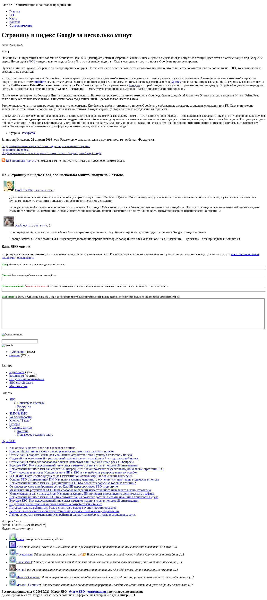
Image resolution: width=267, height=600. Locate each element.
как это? (32, 160)
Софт (20, 410)
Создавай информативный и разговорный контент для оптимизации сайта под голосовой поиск (73, 458)
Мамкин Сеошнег (28, 577)
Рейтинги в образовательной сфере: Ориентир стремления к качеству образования (64, 511)
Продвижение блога (15, 149)
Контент (22, 431)
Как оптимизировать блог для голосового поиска (42, 447)
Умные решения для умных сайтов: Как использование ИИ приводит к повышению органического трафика (81, 493)
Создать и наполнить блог (26, 379)
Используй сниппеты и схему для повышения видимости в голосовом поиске (61, 451)
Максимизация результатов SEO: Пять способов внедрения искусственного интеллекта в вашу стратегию (80, 490)
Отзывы (14, 355)
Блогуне (134, 85)
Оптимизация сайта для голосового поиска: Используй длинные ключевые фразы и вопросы (71, 462)
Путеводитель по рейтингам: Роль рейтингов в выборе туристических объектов (62, 507)
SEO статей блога (21, 382)
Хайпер (21, 225)
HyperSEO (8, 441)
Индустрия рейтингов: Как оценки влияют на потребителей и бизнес (55, 504)
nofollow (40, 81)
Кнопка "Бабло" (20, 420)
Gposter (175, 81)
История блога (11, 524)
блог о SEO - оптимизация (87, 591)
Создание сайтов (20, 427)
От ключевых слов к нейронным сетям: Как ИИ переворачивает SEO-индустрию (63, 486)
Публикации (17, 351)
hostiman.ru (16, 375)
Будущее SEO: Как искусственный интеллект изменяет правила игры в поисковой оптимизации (74, 465)
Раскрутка (29, 133)
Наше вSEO (24, 562)
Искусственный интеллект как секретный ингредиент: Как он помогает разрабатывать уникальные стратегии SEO (86, 469)
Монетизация (18, 386)
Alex (19, 546)
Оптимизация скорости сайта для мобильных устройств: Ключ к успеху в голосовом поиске (71, 454)
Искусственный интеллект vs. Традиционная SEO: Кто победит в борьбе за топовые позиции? (72, 483)
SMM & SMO (18, 413)
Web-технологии (20, 417)
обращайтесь (25, 257)
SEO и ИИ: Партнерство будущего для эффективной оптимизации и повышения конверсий (70, 476)
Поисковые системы (30, 403)
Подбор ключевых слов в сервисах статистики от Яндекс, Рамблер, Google (51, 153)
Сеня (19, 569)
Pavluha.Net (24, 190)
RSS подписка (15, 160)
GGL (32, 61)
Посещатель (24, 554)
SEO (12, 399)
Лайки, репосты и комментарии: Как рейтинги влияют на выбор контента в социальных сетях (72, 514)
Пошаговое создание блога (35, 434)
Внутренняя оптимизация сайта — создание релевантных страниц (46, 146)
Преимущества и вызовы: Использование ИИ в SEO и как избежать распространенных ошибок (73, 472)
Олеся (20, 539)
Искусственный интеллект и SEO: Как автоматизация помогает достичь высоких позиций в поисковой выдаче (83, 497)
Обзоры (14, 424)
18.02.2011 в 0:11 (44, 190)
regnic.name (16, 372)
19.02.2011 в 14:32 (38, 225)
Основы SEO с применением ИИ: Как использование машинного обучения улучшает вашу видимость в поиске (84, 479)
